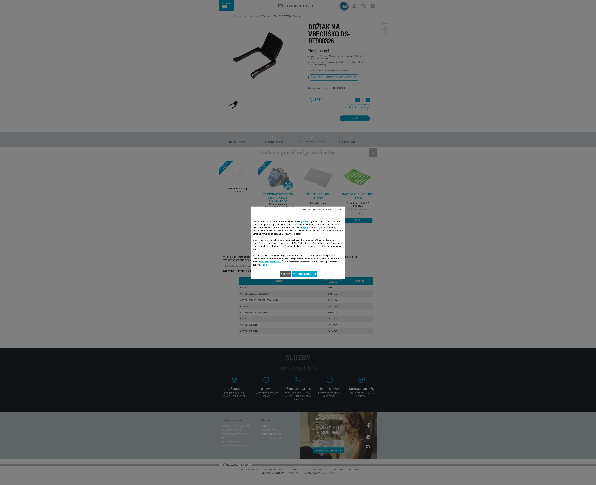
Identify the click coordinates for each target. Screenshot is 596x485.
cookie (265, 264)
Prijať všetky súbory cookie (304, 274)
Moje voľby (285, 274)
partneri (305, 221)
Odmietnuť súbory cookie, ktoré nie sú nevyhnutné (321, 209)
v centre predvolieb (270, 261)
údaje (305, 227)
